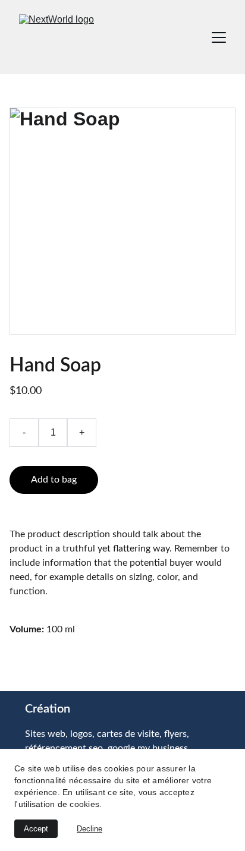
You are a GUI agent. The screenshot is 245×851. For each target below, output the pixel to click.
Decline (89, 828)
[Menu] (219, 37)
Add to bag (54, 479)
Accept (36, 828)
